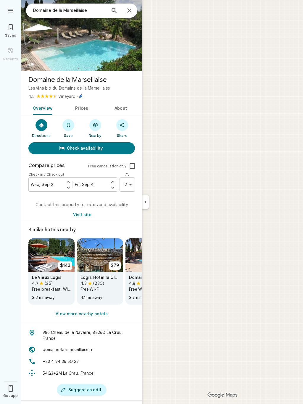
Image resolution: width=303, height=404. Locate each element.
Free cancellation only (107, 166)
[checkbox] (132, 166)
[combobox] (69, 10)
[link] (51, 271)
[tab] (41, 108)
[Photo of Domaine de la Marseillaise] (81, 35)
